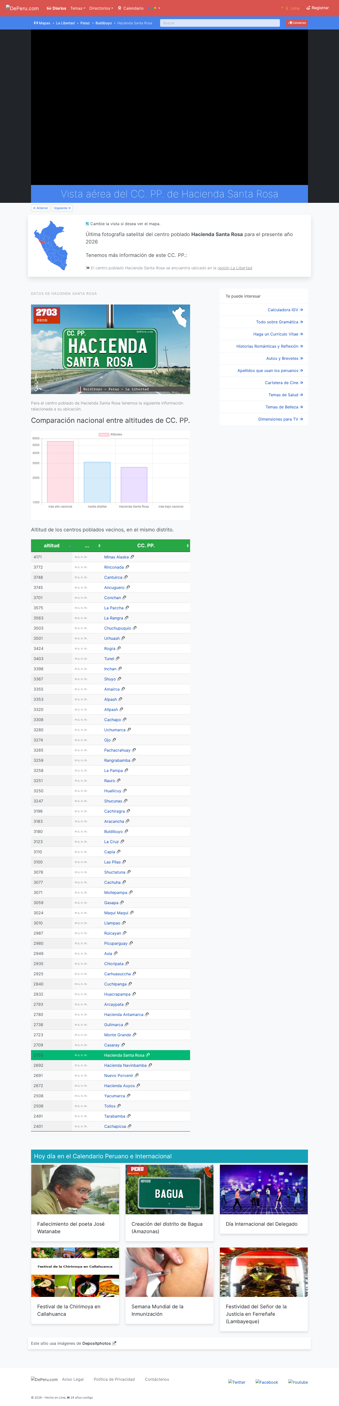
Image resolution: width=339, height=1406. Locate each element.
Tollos (109, 1105)
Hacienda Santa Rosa (124, 1055)
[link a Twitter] (236, 1381)
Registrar (320, 7)
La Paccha (114, 607)
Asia (108, 953)
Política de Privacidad (114, 1379)
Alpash (110, 699)
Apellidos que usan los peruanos (268, 370)
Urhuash (112, 638)
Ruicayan (112, 933)
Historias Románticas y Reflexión (268, 346)
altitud (52, 546)
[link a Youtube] (298, 1381)
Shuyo (110, 678)
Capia (109, 851)
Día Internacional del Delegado (262, 1224)
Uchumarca (115, 729)
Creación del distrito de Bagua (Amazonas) (167, 1227)
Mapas (44, 23)
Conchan (112, 597)
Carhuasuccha (117, 973)
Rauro (109, 780)
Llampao (112, 922)
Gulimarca (113, 1024)
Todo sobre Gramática (278, 321)
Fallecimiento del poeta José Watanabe (71, 1227)
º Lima (290, 8)
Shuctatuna (114, 872)
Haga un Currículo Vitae (276, 334)
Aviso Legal (73, 1379)
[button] (154, 8)
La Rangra (113, 617)
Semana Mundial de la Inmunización (157, 1310)
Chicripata (114, 963)
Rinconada (114, 567)
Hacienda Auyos (119, 1085)
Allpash (111, 709)
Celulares (299, 23)
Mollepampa (115, 892)
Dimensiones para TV (279, 419)
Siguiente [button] (61, 208)
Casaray (112, 1044)
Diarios (59, 8)
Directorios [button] (99, 8)
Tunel (109, 658)
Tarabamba (114, 1116)
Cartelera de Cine (282, 382)
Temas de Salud (284, 394)
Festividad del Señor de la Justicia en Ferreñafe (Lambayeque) (256, 1314)
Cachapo (112, 719)
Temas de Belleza (283, 406)
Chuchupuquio (117, 628)
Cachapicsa (115, 1126)
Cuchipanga (115, 983)
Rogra (109, 648)
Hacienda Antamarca (123, 1014)
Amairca (112, 689)
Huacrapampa (117, 994)
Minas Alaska (116, 556)
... (87, 546)
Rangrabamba (117, 760)
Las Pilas (112, 861)
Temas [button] (76, 8)
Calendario (133, 8)
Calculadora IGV (284, 309)
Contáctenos (157, 1379)
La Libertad (65, 23)
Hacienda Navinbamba (125, 1065)
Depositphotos (96, 1343)
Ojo (107, 739)
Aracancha (114, 821)
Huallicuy (112, 790)
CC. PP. (146, 546)
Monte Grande (117, 1034)
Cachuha (112, 882)
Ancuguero (114, 587)
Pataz (85, 23)
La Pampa (113, 770)
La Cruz (111, 841)
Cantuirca (113, 577)
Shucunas (113, 800)
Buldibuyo (104, 23)
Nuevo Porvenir (118, 1075)
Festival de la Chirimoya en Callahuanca (69, 1310)
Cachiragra (114, 811)
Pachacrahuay (117, 750)
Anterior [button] (42, 208)
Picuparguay (116, 943)
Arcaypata (114, 1004)
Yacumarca (114, 1095)
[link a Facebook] (267, 1381)
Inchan (110, 668)
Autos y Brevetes (283, 358)
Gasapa (111, 902)
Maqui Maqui (116, 912)
